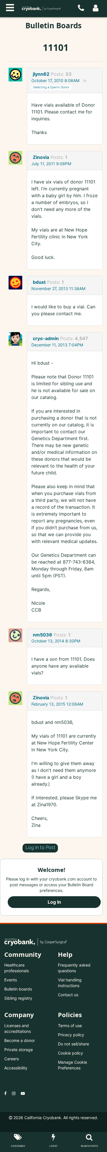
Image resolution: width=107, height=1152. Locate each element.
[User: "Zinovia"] (17, 158)
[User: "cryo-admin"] (17, 339)
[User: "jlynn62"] (17, 74)
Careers (11, 1058)
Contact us (68, 994)
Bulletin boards (18, 989)
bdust (39, 282)
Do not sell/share (73, 1043)
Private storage (18, 1049)
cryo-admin (46, 338)
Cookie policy (70, 1053)
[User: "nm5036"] (17, 635)
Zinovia (41, 157)
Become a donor (19, 1040)
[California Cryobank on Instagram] (13, 1093)
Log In (54, 902)
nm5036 (42, 635)
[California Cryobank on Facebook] (5, 1093)
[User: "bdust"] (17, 283)
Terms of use (70, 1025)
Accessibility (15, 1067)
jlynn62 (41, 74)
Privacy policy (71, 1034)
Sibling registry (18, 998)
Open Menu (10, 7)
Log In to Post (40, 847)
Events (10, 979)
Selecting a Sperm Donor (51, 87)
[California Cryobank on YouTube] (23, 1093)
